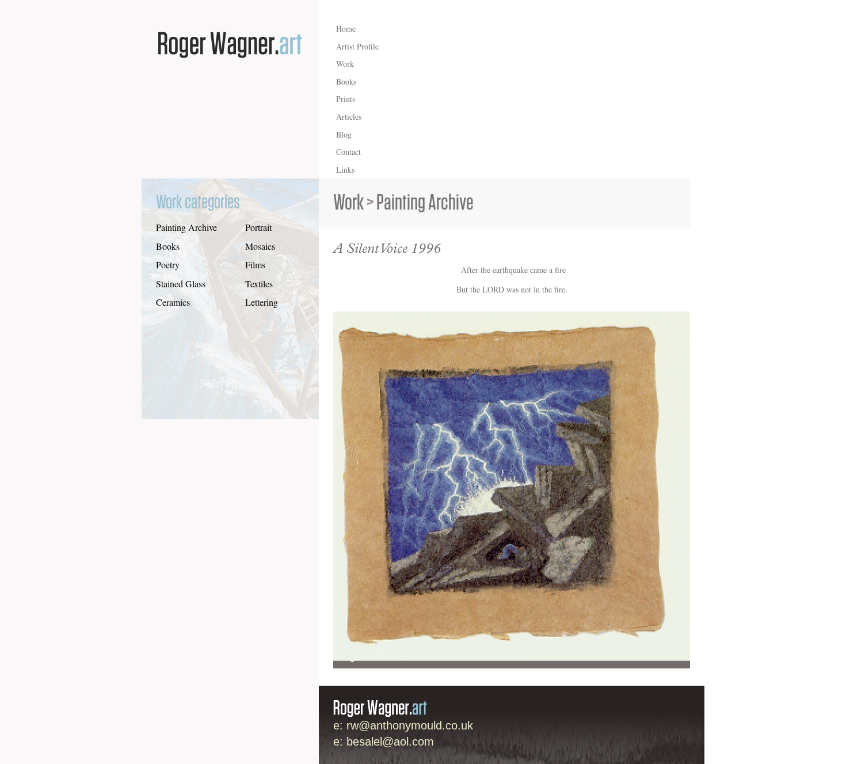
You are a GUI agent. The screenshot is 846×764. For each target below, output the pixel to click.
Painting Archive (186, 227)
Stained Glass (180, 284)
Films (255, 265)
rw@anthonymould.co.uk (409, 725)
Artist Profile (357, 46)
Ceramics (173, 302)
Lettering (261, 302)
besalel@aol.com (390, 741)
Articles (348, 116)
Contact (348, 151)
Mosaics (260, 246)
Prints (345, 98)
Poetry (168, 265)
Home (346, 28)
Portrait (258, 227)
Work (345, 63)
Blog (344, 134)
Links (345, 169)
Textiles (259, 284)
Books (346, 81)
